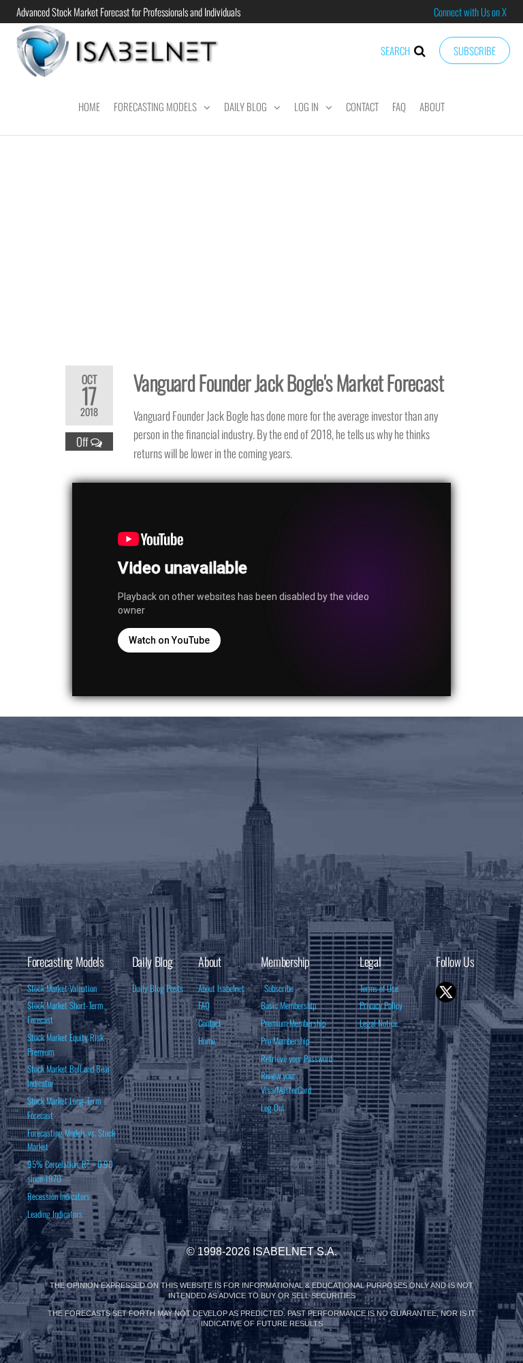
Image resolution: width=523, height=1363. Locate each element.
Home (89, 106)
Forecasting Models (155, 106)
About (432, 106)
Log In (306, 106)
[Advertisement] (261, 241)
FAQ (399, 106)
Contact (362, 106)
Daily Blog (245, 106)
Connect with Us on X (470, 11)
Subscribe (475, 50)
